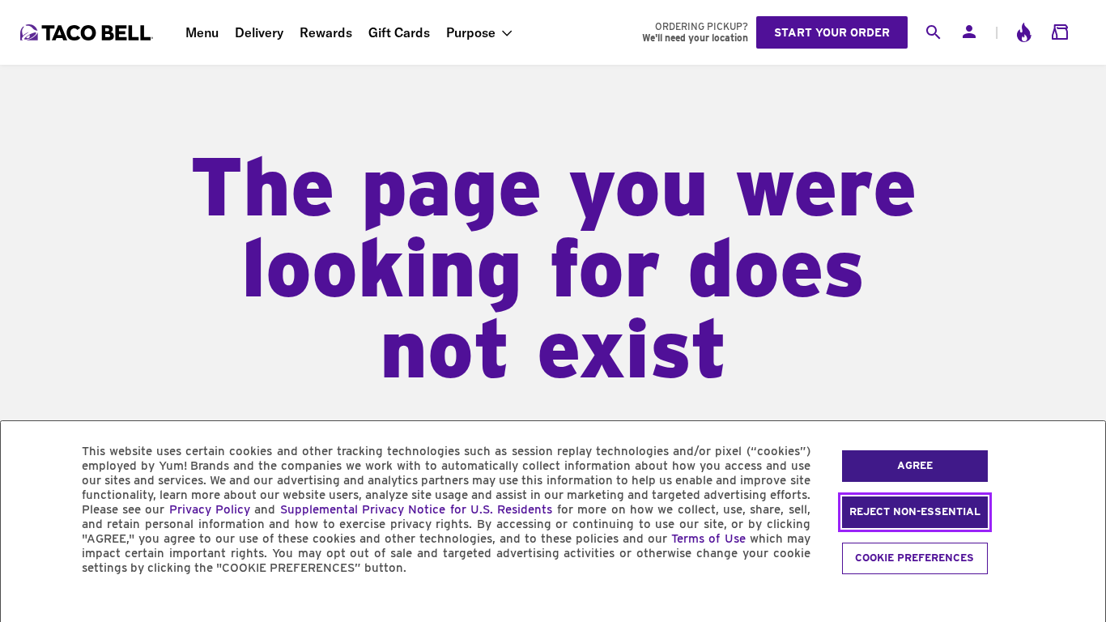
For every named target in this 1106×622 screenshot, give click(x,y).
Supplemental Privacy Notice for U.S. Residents (416, 509)
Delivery (259, 32)
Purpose (471, 32)
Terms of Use (708, 538)
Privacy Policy (209, 509)
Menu (202, 32)
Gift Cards (399, 32)
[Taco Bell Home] (88, 32)
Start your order (832, 32)
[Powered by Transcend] (27, 604)
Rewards (326, 32)
